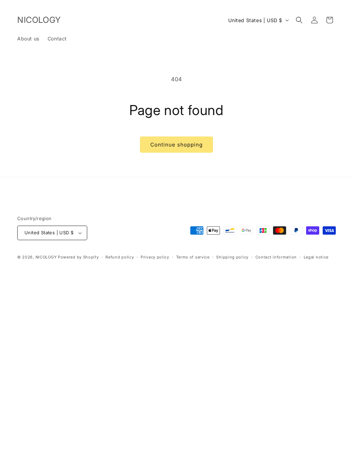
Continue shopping (176, 144)
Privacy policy (155, 257)
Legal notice (316, 257)
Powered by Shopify (78, 257)
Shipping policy (232, 257)
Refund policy (119, 257)
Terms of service (193, 257)
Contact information (276, 257)
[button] (299, 20)
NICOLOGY (46, 257)
